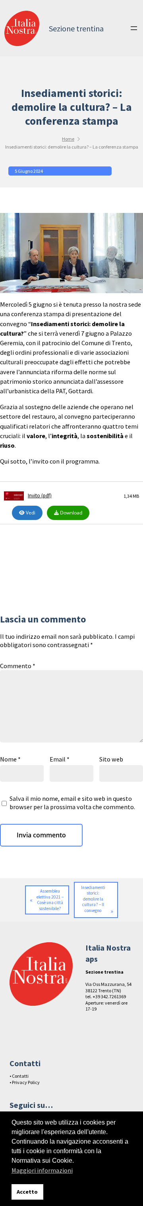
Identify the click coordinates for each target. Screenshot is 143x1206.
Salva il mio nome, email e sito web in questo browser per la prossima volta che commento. (72, 802)
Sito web (111, 759)
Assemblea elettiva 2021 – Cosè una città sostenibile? (50, 899)
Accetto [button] (27, 1191)
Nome (10, 759)
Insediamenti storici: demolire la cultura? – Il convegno (93, 899)
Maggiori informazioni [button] (42, 1170)
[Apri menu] (134, 28)
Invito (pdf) (40, 496)
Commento (17, 666)
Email (60, 759)
